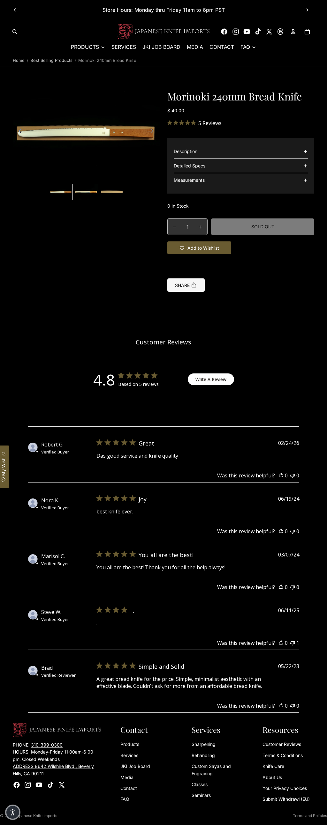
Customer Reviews (281, 744)
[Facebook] (224, 31)
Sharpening (204, 744)
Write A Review (210, 379)
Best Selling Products (51, 60)
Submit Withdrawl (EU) (286, 799)
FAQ (124, 799)
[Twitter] (269, 31)
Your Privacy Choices (284, 788)
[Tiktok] (258, 31)
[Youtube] (247, 31)
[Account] (293, 32)
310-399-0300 (47, 745)
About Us (272, 777)
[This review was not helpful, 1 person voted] (292, 642)
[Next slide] (307, 10)
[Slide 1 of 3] (60, 192)
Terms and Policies (310, 815)
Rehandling (203, 755)
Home (19, 60)
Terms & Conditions (282, 755)
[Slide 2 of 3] (86, 192)
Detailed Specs (189, 165)
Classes (200, 784)
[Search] (15, 32)
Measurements (189, 180)
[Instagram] (236, 31)
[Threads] (280, 31)
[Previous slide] (15, 10)
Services (129, 755)
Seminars (201, 795)
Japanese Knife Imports (36, 815)
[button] (86, 132)
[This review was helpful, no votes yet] (281, 475)
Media (126, 777)
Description (185, 151)
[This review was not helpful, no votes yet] (292, 475)
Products (129, 744)
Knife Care (273, 766)
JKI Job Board (135, 766)
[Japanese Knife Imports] (164, 32)
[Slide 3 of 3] (111, 192)
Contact (128, 788)
